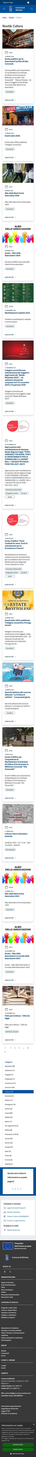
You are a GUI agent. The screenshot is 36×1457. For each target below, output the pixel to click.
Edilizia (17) (9, 1100)
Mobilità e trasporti (8, 1317)
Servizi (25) (8, 1143)
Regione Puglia (8, 2)
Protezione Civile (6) (11, 1134)
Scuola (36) (8, 1138)
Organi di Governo (7, 1282)
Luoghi (3, 1365)
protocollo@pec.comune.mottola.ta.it (18, 1393)
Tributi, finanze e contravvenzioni (12, 1333)
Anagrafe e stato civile (9, 1307)
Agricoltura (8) (10, 1066)
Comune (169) (9, 1087)
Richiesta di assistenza (9, 1413)
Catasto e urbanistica (8, 1315)
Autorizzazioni (6, 1340)
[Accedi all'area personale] (28, 2)
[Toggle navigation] (4, 9)
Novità (11, 17)
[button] (18, 1454)
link (8, 1440)
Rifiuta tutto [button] (18, 1449)
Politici (3, 1292)
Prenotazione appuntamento (11, 1406)
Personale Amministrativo (10, 1294)
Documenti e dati (7, 1297)
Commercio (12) (10, 1083)
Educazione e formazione (10, 1328)
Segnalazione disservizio (9, 1408)
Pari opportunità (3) (11, 1126)
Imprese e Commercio (8, 1312)
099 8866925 (18, 1395)
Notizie (11, 306)
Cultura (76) (9, 1091)
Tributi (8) (8, 1155)
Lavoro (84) (8, 1113)
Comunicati (5, 1353)
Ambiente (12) (9, 1070)
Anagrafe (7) (9, 1074)
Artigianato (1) (10, 1079)
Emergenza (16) (10, 1104)
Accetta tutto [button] (18, 1445)
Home (4, 17)
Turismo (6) (8, 1160)
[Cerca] (32, 9)
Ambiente (4, 1335)
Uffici (3, 1287)
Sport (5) (8, 1151)
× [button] (33, 1424)
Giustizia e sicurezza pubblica (11, 1330)
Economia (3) (9, 1096)
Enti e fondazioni (7, 1290)
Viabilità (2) (8, 1164)
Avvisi (10, 53)
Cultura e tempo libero (9, 1310)
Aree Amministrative (8, 1285)
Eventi (3, 1368)
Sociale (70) (9, 1147)
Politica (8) (8, 1130)
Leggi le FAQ (5, 1411)
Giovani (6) (8, 1108)
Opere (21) (8, 1121)
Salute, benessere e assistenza (12, 1337)
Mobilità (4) (8, 1117)
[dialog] (18, 1439)
